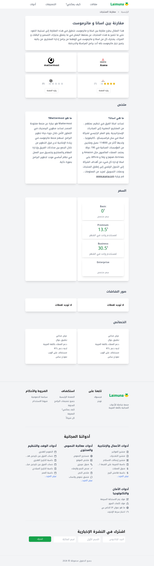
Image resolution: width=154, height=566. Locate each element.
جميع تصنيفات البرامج (64, 401)
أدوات (33, 4)
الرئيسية (125, 12)
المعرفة (71, 413)
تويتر (99, 401)
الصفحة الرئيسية (67, 397)
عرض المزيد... (123, 476)
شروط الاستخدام (40, 401)
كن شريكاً (70, 418)
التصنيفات (51, 4)
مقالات (93, 4)
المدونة (71, 405)
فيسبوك (98, 397)
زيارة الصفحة (104, 90)
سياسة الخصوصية (39, 397)
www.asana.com (105, 176)
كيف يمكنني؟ (73, 4)
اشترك (40, 539)
